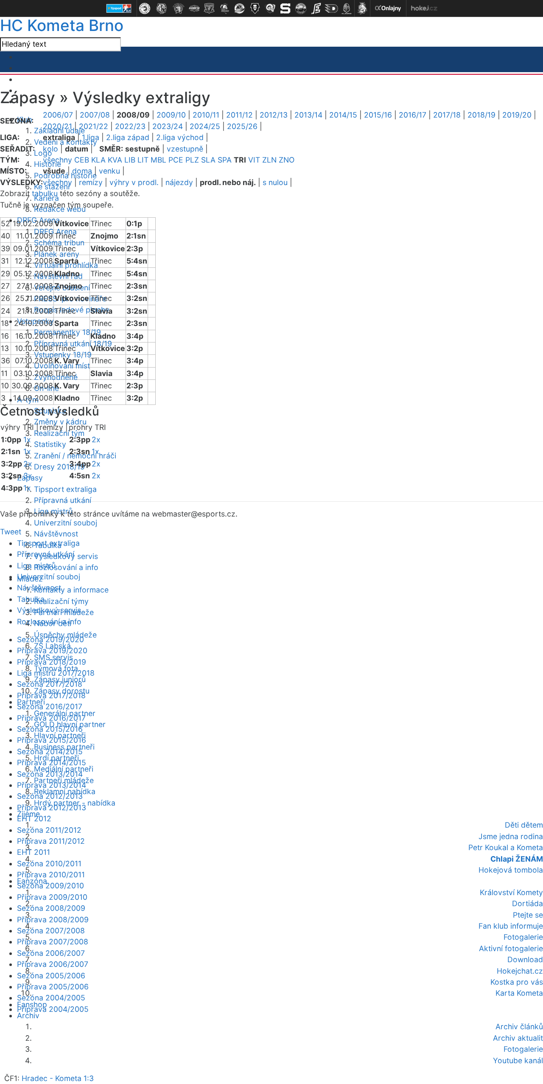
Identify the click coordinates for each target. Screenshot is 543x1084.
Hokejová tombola (511, 869)
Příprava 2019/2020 (52, 650)
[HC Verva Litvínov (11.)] (300, 8)
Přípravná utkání (62, 500)
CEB (81, 159)
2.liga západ (127, 137)
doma (82, 170)
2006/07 (58, 114)
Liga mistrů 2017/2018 (56, 672)
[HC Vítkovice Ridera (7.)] (239, 8)
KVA (115, 159)
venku (109, 170)
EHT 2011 (33, 852)
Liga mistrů (36, 565)
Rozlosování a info (66, 567)
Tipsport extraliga (65, 489)
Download (525, 959)
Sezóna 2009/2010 (50, 885)
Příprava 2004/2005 (53, 1009)
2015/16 (378, 114)
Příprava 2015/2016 (51, 740)
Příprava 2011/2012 (51, 841)
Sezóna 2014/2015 (50, 751)
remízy (91, 182)
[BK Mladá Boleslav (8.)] (255, 8)
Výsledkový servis (49, 610)
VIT (254, 159)
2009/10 (171, 114)
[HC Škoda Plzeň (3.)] (178, 8)
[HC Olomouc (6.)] (224, 8)
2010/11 (206, 114)
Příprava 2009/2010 (52, 897)
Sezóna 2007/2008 (51, 930)
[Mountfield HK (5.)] (209, 8)
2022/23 (130, 126)
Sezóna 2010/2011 (49, 863)
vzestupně (185, 148)
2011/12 (239, 114)
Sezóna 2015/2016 (50, 729)
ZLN (269, 159)
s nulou (275, 182)
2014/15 (343, 114)
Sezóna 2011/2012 (49, 830)
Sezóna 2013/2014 (50, 773)
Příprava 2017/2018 (51, 695)
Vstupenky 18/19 (63, 354)
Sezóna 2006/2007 (51, 953)
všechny (57, 159)
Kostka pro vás (516, 981)
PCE (175, 159)
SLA (208, 159)
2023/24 (167, 126)
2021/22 (93, 126)
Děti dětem (524, 824)
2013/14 (308, 114)
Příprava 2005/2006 (53, 986)
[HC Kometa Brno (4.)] (194, 8)
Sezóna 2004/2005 (51, 997)
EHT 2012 (34, 818)
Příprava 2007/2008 (52, 941)
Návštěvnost (56, 533)
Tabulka (31, 599)
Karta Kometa (519, 993)
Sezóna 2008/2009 (51, 908)
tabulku (45, 193)
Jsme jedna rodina (511, 836)
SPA (225, 159)
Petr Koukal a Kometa (505, 847)
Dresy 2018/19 (59, 466)
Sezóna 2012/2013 (50, 796)
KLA (98, 159)
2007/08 (95, 114)
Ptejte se (528, 914)
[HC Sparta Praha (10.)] (285, 8)
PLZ (192, 159)
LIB (129, 159)
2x (27, 463)
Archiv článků (519, 1026)
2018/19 (481, 114)
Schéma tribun (59, 242)
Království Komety (511, 892)
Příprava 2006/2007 (52, 964)
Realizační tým (59, 433)
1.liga (90, 137)
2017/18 (447, 114)
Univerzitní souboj (65, 522)
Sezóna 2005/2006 (51, 975)
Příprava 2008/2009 (53, 919)
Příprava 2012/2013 (51, 807)
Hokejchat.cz (520, 970)
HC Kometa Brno (61, 25)
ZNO (286, 159)
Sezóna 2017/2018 (49, 684)
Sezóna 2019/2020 (50, 639)
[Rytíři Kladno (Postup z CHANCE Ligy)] (346, 8)
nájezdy (179, 182)
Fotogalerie (523, 936)
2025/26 (242, 126)
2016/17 (412, 114)
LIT (142, 159)
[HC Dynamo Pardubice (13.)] (331, 8)
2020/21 (57, 126)
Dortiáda (527, 903)
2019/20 (517, 114)
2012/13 (274, 114)
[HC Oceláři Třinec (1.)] (144, 8)
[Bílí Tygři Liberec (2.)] (161, 8)
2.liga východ (180, 137)
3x (27, 475)
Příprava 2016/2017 (51, 717)
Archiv (28, 1015)
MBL (158, 159)
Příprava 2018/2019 (51, 661)
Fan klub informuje (511, 925)
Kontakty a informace (71, 589)
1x (27, 439)
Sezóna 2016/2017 (49, 706)
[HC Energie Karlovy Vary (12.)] (316, 8)
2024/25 (205, 126)
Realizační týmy (61, 601)
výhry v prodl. (134, 182)
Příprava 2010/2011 (51, 874)
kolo (50, 148)
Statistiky (50, 444)
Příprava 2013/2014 (51, 785)
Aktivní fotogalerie (511, 948)
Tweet (10, 531)
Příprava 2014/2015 (51, 762)
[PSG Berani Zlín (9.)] (270, 8)
